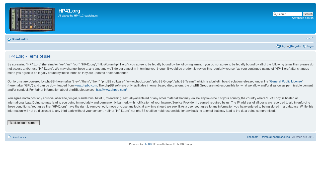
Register (296, 46)
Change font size (309, 38)
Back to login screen (23, 123)
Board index (20, 39)
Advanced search (302, 17)
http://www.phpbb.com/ (111, 89)
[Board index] (32, 18)
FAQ (283, 46)
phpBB (148, 144)
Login (310, 46)
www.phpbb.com (85, 85)
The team (252, 136)
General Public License (286, 81)
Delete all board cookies (275, 136)
